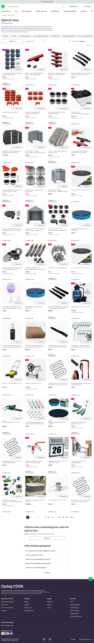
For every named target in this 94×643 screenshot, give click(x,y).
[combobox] (36, 6)
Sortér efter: (75, 41)
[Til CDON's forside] (3, 6)
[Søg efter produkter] (63, 6)
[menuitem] (6, 11)
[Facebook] (50, 639)
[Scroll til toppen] (90, 579)
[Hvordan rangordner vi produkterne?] (70, 41)
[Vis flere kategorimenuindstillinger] (92, 11)
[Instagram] (44, 639)
